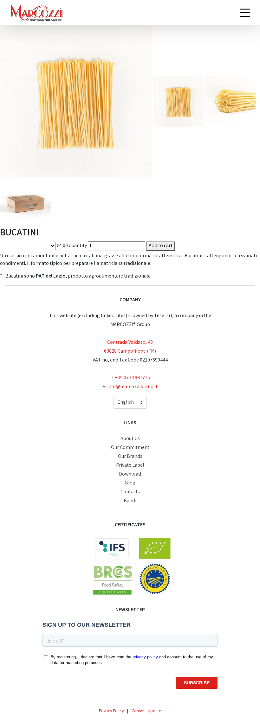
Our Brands (130, 456)
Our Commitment (130, 447)
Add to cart (160, 246)
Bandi (130, 501)
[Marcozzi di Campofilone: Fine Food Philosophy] (36, 12)
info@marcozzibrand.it (132, 387)
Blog (130, 483)
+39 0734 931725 (132, 378)
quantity (78, 246)
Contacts (130, 492)
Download (130, 474)
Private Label (130, 465)
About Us (130, 439)
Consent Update (146, 711)
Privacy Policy (111, 711)
